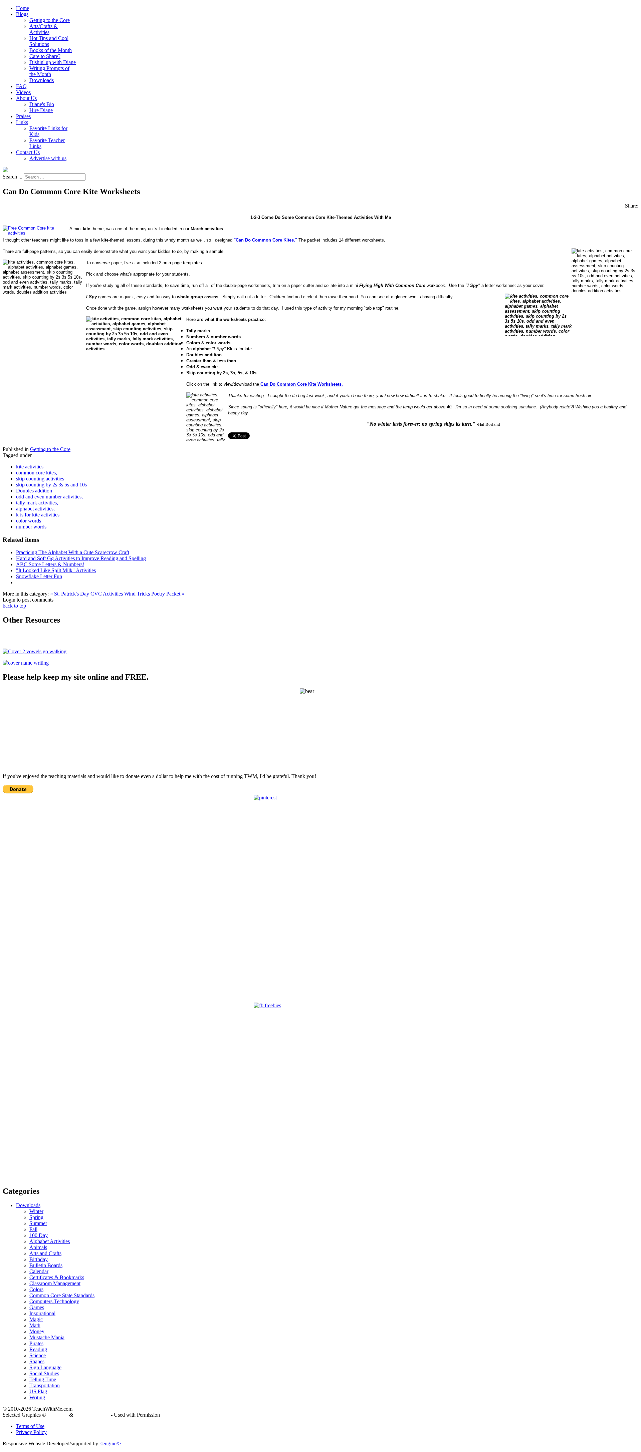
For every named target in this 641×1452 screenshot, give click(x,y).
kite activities (29, 466)
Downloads (41, 80)
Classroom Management (54, 1283)
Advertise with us (47, 158)
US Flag (38, 1391)
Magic (36, 1319)
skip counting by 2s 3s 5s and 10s (51, 484)
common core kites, (36, 472)
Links (22, 122)
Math (34, 1325)
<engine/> (110, 1443)
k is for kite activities (37, 514)
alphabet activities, (35, 508)
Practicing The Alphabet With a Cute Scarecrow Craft (72, 552)
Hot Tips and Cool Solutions (48, 41)
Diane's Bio (41, 104)
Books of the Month (50, 50)
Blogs (22, 14)
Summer (38, 1223)
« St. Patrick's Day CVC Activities (87, 594)
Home (22, 8)
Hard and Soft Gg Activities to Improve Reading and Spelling (81, 558)
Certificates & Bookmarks (56, 1277)
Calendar (38, 1271)
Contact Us (28, 152)
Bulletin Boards (45, 1265)
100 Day (38, 1235)
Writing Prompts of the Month (49, 71)
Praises (23, 116)
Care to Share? (44, 56)
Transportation (44, 1385)
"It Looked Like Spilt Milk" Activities (56, 570)
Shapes (36, 1361)
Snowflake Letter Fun (39, 576)
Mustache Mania (46, 1337)
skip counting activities (40, 478)
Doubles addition (34, 490)
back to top (14, 606)
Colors (36, 1289)
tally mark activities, (37, 502)
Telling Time (42, 1379)
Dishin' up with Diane (52, 62)
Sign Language (45, 1367)
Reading (38, 1349)
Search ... (12, 176)
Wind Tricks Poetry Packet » (154, 594)
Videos (23, 92)
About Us (26, 98)
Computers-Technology (54, 1301)
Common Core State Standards (61, 1295)
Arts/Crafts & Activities (43, 29)
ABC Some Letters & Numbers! (50, 564)
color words (28, 520)
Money (36, 1331)
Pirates (36, 1343)
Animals (38, 1247)
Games (36, 1307)
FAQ (21, 86)
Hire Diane (41, 110)
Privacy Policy (31, 1432)
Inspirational (42, 1313)
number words (31, 526)
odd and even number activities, (49, 496)
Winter (36, 1211)
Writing (37, 1397)
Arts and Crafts (45, 1253)
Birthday (38, 1259)
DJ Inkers (57, 1415)
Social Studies (44, 1373)
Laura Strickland (92, 1415)
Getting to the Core (49, 20)
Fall (33, 1229)
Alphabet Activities (49, 1241)
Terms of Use (30, 1426)
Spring (36, 1217)
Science (37, 1355)
